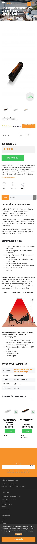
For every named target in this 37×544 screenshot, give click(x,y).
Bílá (7, 436)
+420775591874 (7, 504)
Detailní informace (8, 178)
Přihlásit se (31, 465)
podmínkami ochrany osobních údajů (18, 472)
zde (31, 531)
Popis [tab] (5, 197)
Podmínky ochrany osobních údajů (13, 486)
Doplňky (4, 523)
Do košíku (12, 158)
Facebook (5, 506)
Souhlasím (18, 539)
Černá (25, 438)
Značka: (8, 118)
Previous (30, 399)
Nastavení (19, 534)
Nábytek (4, 519)
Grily (3, 521)
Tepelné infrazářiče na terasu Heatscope (23, 370)
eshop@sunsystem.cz (9, 500)
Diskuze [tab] (13, 197)
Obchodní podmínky (9, 484)
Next (33, 399)
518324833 (5, 502)
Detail (10, 431)
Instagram (5, 509)
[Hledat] (25, 3)
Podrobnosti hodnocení (29, 126)
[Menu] (3, 2)
